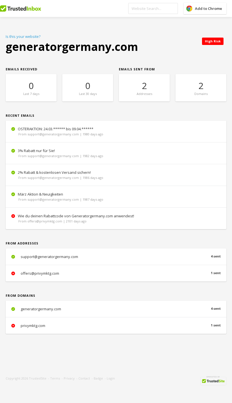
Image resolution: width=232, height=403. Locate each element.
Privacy (69, 378)
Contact (84, 378)
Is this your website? (23, 36)
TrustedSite (37, 378)
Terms (55, 378)
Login (111, 378)
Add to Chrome (208, 8)
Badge (98, 378)
